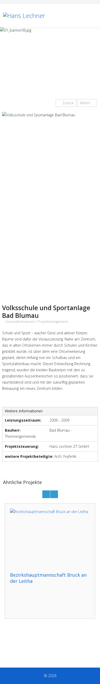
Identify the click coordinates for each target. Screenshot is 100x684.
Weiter (85, 102)
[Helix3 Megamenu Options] (95, 15)
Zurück (67, 102)
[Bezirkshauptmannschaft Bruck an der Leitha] (50, 538)
